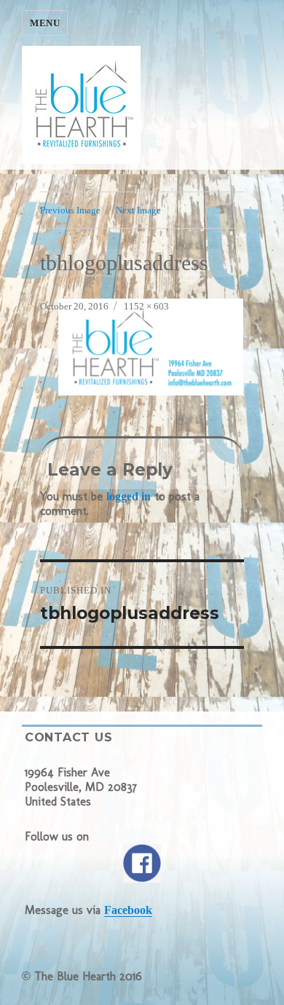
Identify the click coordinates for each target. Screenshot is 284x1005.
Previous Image (70, 210)
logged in (128, 496)
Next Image (138, 210)
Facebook (128, 910)
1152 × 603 (146, 306)
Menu (45, 22)
